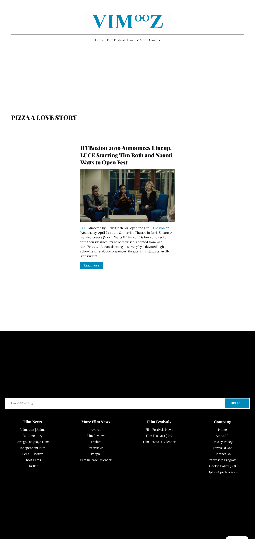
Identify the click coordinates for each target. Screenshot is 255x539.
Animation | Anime (32, 430)
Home (99, 40)
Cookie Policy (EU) (222, 466)
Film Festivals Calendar (159, 442)
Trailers (95, 442)
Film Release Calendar (95, 460)
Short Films (32, 460)
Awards (96, 430)
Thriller (32, 466)
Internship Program (222, 460)
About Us (222, 436)
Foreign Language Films (32, 442)
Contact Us (222, 454)
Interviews (95, 448)
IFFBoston (157, 228)
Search (237, 403)
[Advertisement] (128, 86)
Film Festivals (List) (159, 436)
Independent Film (32, 448)
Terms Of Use (222, 448)
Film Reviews (96, 436)
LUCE (84, 228)
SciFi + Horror (32, 454)
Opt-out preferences (222, 472)
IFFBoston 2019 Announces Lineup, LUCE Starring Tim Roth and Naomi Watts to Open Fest (126, 155)
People (96, 454)
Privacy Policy (222, 442)
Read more (91, 265)
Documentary (32, 436)
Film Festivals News (159, 430)
